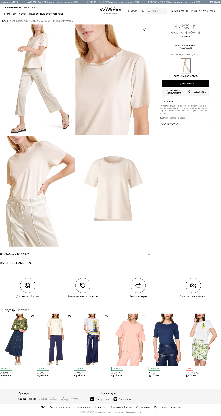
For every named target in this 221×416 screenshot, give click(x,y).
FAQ (42, 407)
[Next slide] (3, 344)
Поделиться (199, 91)
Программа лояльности (167, 407)
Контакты (100, 407)
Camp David (103, 399)
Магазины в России (121, 407)
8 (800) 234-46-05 (136, 11)
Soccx (22, 13)
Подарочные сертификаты (46, 13)
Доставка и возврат (60, 407)
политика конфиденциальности (128, 412)
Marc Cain (10, 13)
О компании (143, 407)
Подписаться (186, 83)
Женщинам (12, 7)
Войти (198, 11)
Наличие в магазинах (174, 91)
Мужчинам (32, 7)
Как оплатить (83, 407)
